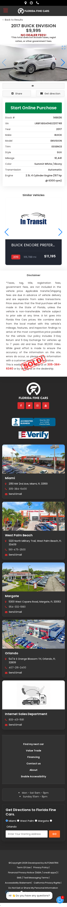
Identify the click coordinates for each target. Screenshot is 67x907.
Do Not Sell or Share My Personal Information (33, 887)
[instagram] (37, 405)
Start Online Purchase (34, 108)
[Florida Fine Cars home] (33, 392)
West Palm (27, 821)
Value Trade (33, 750)
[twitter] (29, 405)
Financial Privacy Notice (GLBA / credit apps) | (33, 872)
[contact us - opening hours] (32, 3)
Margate (12, 596)
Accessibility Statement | (18, 882)
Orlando (11, 653)
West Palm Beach (19, 535)
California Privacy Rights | (47, 882)
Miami (10, 478)
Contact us (33, 763)
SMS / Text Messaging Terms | (33, 877)
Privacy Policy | (41, 867)
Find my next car (33, 744)
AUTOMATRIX (51, 862)
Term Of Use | (24, 867)
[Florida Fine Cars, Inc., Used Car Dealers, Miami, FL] (33, 423)
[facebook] (21, 405)
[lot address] (26, 3)
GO (54, 834)
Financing (33, 757)
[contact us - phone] (38, 3)
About (33, 770)
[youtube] (45, 405)
